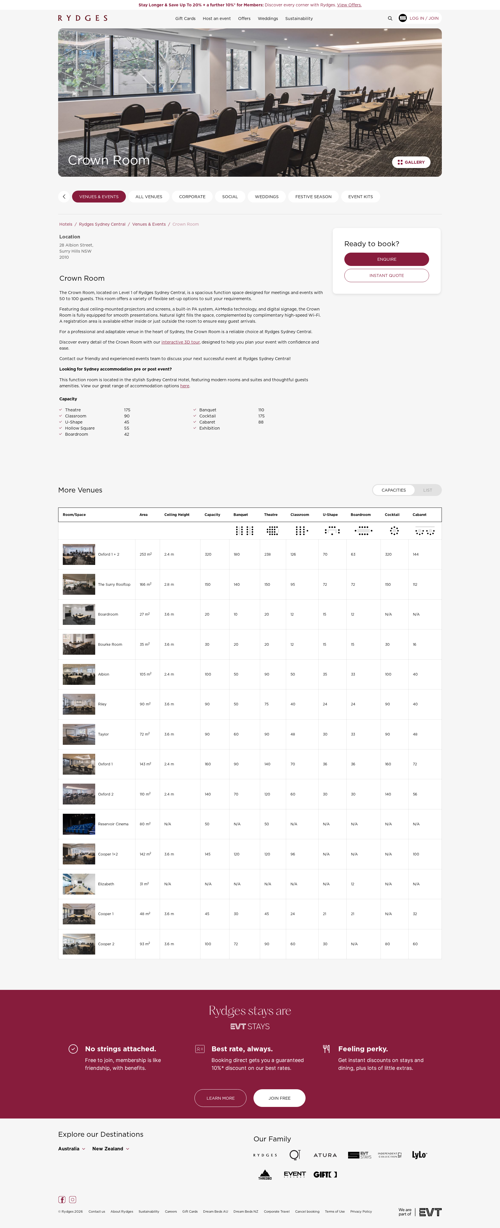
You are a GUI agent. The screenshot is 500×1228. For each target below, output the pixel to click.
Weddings (268, 18)
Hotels (65, 224)
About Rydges (122, 1211)
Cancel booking (307, 1211)
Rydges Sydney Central (102, 224)
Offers (244, 18)
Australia (69, 1149)
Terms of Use (335, 1211)
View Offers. (349, 4)
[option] (250, 5)
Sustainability (299, 18)
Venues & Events (99, 196)
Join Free (280, 1098)
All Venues (148, 196)
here (184, 385)
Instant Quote (387, 275)
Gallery (415, 162)
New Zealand (108, 1149)
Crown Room (185, 224)
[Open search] (392, 18)
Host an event (217, 18)
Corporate (192, 196)
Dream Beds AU (215, 1211)
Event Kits (360, 196)
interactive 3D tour (180, 342)
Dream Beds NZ (246, 1211)
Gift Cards (185, 18)
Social (230, 196)
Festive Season (313, 196)
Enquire (386, 259)
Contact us (97, 1211)
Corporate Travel (277, 1211)
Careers (171, 1211)
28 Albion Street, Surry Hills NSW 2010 (76, 251)
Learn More (221, 1098)
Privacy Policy (361, 1211)
